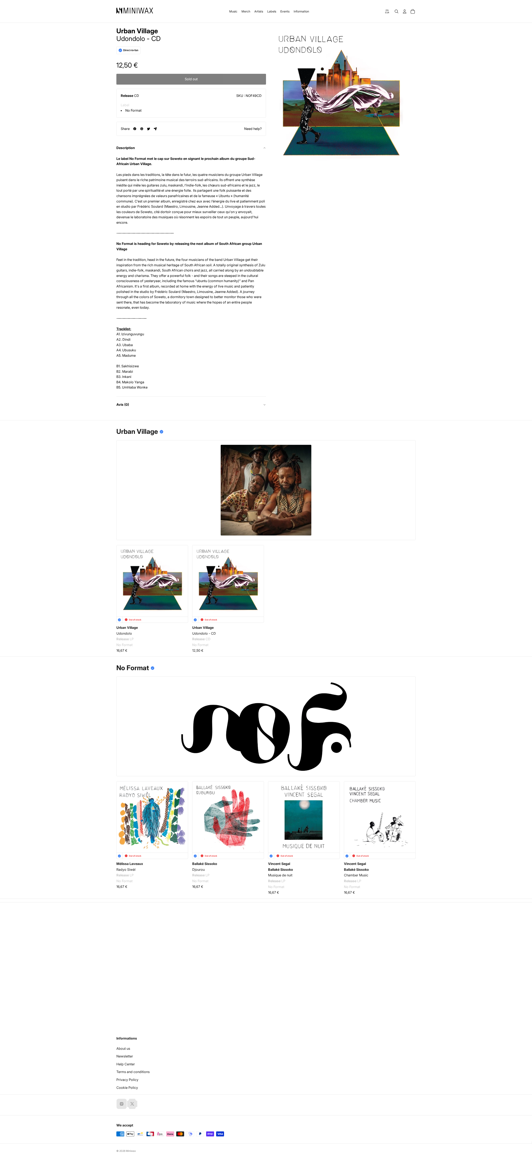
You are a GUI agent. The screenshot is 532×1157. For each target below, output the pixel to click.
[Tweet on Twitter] (148, 129)
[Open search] (396, 11)
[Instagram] (121, 1104)
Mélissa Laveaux (129, 864)
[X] (132, 1104)
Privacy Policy (127, 1080)
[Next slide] (410, 814)
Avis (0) (122, 404)
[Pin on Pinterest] (141, 129)
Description (125, 148)
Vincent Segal (279, 864)
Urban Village (137, 31)
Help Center (125, 1064)
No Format (133, 110)
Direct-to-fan (130, 50)
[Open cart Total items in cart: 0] (413, 11)
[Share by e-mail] (155, 129)
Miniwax (131, 1150)
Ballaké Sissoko (204, 864)
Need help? (253, 129)
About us (123, 1048)
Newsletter (124, 1056)
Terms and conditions (133, 1072)
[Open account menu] (405, 11)
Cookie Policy (127, 1087)
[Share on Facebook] (135, 129)
